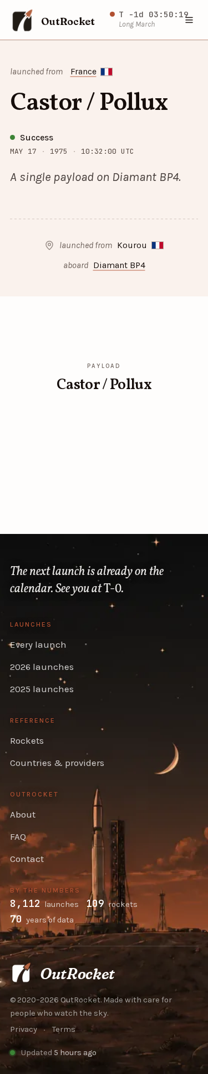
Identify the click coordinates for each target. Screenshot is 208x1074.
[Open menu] (190, 20)
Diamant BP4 (119, 265)
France (83, 72)
